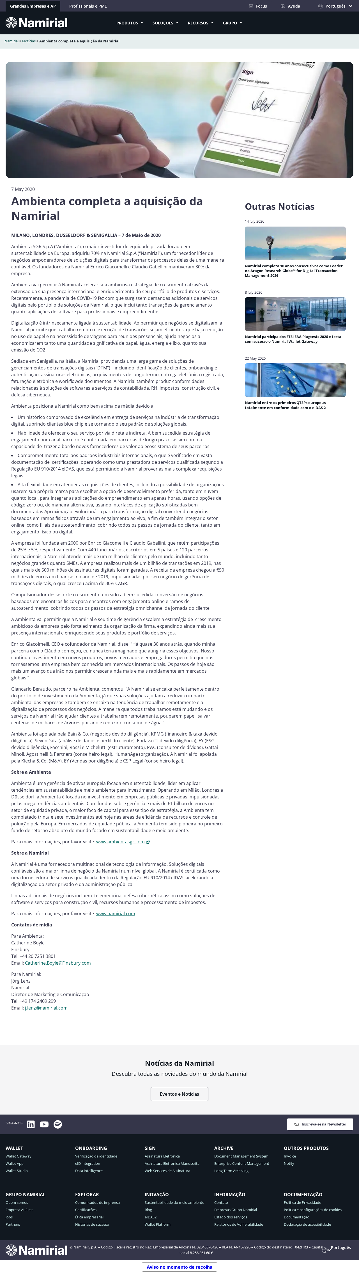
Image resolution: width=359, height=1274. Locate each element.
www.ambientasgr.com (120, 842)
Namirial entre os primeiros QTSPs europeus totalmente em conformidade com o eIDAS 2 (285, 405)
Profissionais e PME (88, 6)
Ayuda (294, 6)
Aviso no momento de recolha (179, 1267)
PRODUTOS (127, 23)
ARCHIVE (223, 1148)
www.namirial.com (115, 913)
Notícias (29, 41)
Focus (261, 6)
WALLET (14, 1148)
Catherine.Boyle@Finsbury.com (58, 963)
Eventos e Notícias (179, 1094)
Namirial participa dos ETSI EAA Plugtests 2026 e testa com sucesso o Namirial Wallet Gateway (293, 339)
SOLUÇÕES (163, 23)
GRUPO (230, 23)
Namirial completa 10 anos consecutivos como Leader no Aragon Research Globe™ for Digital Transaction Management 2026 (294, 271)
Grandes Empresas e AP (33, 6)
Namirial (11, 41)
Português (341, 1247)
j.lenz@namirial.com (46, 1008)
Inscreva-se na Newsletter (324, 1124)
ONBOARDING (91, 1148)
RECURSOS (198, 23)
